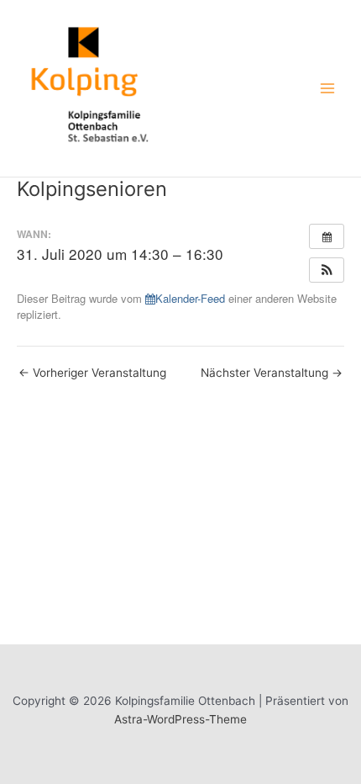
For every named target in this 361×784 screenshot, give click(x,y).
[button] (326, 270)
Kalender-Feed (190, 298)
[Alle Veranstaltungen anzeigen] (326, 236)
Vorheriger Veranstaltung (92, 373)
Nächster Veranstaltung (272, 373)
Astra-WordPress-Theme (180, 719)
